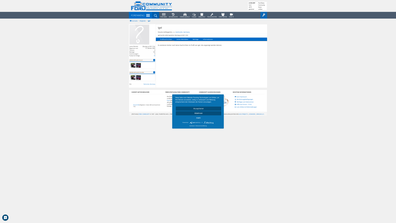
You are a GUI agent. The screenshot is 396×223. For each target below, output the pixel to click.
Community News (261, 5)
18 (154, 56)
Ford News (261, 3)
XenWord (252, 114)
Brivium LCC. (260, 114)
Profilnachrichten (166, 39)
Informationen (208, 39)
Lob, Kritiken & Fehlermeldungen (246, 107)
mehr (198, 118)
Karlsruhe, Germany (149, 84)
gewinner (251, 9)
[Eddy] (138, 65)
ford (250, 5)
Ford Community (144, 114)
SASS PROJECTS (243, 114)
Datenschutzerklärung (201, 125)
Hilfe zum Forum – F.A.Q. (244, 104)
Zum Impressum (241, 97)
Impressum (192, 125)
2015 (250, 7)
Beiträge (196, 39)
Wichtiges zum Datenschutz (245, 102)
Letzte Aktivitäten (182, 39)
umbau (260, 9)
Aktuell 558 (136, 105)
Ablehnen (198, 113)
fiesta (260, 7)
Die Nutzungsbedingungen (244, 99)
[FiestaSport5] (133, 65)
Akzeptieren (198, 108)
